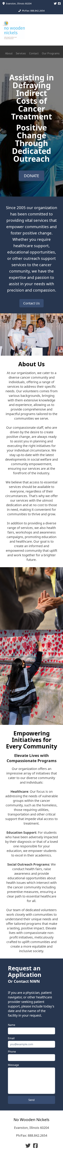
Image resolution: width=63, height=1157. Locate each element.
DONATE (31, 175)
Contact (34, 53)
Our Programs (51, 53)
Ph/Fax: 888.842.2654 (31, 1135)
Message (13, 1065)
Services (21, 53)
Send (31, 1100)
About (9, 53)
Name (11, 1025)
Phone (12, 1051)
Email (11, 1038)
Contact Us (31, 303)
